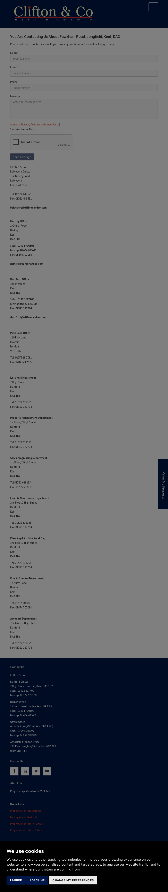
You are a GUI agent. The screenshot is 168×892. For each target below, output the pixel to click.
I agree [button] (16, 880)
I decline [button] (37, 880)
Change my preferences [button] (73, 880)
